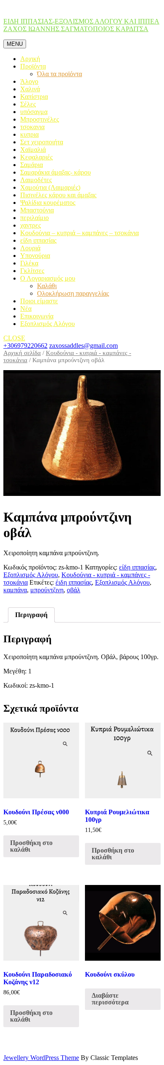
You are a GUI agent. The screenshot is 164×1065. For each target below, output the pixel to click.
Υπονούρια (35, 255)
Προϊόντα (33, 66)
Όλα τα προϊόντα (59, 73)
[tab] (31, 615)
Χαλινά (30, 89)
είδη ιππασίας (38, 240)
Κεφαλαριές (36, 157)
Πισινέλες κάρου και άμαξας (58, 195)
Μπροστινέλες (39, 119)
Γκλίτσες (32, 270)
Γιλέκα (29, 263)
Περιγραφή (31, 614)
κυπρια (29, 134)
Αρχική (30, 58)
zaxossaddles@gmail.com (83, 345)
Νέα (26, 308)
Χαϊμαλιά (33, 149)
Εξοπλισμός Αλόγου (47, 323)
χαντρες (30, 225)
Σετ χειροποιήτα (41, 142)
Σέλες (28, 104)
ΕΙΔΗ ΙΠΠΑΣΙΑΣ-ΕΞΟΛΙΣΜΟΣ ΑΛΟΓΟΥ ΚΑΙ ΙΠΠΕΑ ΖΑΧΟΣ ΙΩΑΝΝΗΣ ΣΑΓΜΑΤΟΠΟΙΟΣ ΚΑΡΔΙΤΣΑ (81, 25)
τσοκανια (32, 126)
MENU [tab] (15, 44)
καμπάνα (15, 589)
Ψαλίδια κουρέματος (47, 202)
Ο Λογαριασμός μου (47, 278)
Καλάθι (47, 285)
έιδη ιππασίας (74, 582)
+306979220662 (25, 345)
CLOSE (14, 338)
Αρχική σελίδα (22, 353)
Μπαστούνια (37, 210)
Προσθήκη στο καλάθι (31, 846)
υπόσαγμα (34, 111)
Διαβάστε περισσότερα (110, 999)
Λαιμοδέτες (36, 179)
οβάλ (73, 589)
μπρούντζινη (46, 589)
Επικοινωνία (36, 316)
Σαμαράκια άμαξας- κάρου (55, 172)
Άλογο (29, 81)
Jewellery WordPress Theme (41, 1057)
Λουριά (30, 248)
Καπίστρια (34, 96)
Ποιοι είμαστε (39, 301)
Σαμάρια (31, 164)
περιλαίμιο (34, 217)
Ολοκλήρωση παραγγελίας (73, 293)
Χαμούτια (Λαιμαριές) (50, 187)
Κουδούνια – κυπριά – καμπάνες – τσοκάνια (79, 232)
